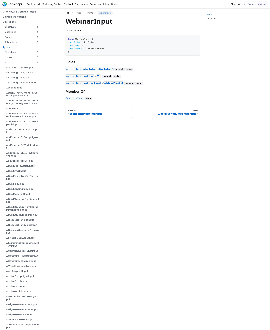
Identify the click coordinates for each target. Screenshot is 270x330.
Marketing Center (52, 4)
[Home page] (68, 13)
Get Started (33, 4)
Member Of (212, 18)
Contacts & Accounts (76, 4)
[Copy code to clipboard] (196, 39)
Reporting (95, 4)
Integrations (110, 4)
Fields (209, 14)
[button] (22, 27)
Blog (233, 4)
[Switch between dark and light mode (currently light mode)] (239, 4)
